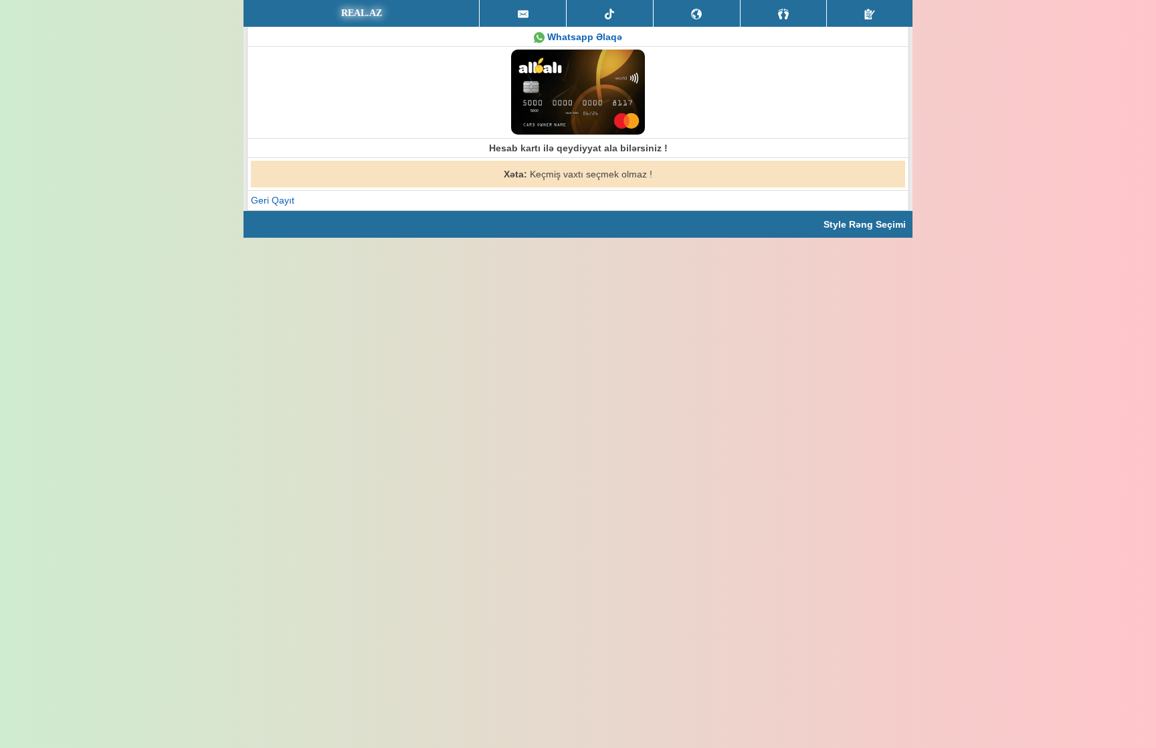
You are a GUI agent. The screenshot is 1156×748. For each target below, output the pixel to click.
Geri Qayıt (272, 200)
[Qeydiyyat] (869, 13)
